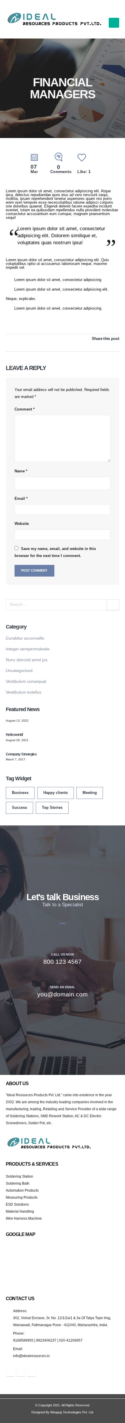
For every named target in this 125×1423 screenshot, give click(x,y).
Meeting (90, 793)
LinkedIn (115, 345)
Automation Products (22, 1190)
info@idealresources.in (31, 1356)
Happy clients (55, 793)
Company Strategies (21, 754)
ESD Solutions (17, 1204)
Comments (61, 169)
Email (21, 498)
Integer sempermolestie (27, 649)
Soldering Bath (17, 1183)
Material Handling (20, 1211)
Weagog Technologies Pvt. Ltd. (72, 1412)
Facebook (99, 345)
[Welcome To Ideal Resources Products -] (55, 19)
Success (19, 808)
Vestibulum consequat (26, 681)
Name (21, 471)
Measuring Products (22, 1197)
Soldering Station (19, 1176)
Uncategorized (19, 670)
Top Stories (52, 808)
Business (20, 793)
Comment (25, 409)
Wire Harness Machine (24, 1218)
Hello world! (14, 735)
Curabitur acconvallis (25, 638)
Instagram (31, 1372)
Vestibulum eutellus (23, 692)
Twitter (107, 345)
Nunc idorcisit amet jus (26, 659)
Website (22, 523)
